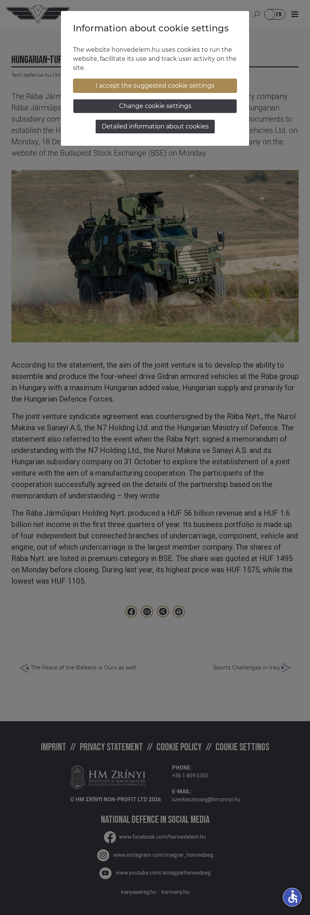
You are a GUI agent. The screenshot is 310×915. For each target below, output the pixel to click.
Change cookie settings (155, 106)
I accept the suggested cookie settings (155, 85)
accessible (292, 896)
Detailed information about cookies (155, 126)
